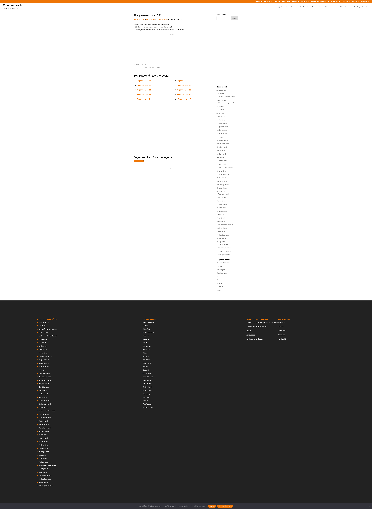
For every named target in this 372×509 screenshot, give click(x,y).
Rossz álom (221, 280)
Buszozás (220, 290)
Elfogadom (211, 506)
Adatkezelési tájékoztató (255, 339)
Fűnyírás (146, 356)
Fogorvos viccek (162, 19)
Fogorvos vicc (182, 81)
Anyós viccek (296, 1)
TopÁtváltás (282, 331)
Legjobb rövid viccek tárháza (11, 8)
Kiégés (145, 366)
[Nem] (370, 506)
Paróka (145, 400)
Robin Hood (147, 387)
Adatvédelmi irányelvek (225, 506)
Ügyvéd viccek (365, 1)
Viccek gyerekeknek (360, 7)
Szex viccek (221, 231)
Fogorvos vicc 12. (144, 94)
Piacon (219, 293)
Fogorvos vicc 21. (184, 90)
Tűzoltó (219, 266)
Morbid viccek (268, 1)
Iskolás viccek (221, 154)
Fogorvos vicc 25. (184, 85)
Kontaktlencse (148, 377)
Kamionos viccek (222, 161)
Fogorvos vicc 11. (184, 94)
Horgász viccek (335, 1)
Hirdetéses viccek (223, 144)
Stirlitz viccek (221, 221)
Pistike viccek (315, 1)
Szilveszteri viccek (224, 251)
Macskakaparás (222, 273)
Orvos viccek (150, 19)
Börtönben (146, 397)
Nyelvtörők (282, 322)
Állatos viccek (305, 1)
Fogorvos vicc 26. (144, 85)
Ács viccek (220, 93)
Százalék (281, 335)
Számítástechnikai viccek (225, 225)
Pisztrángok (221, 270)
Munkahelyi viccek (223, 185)
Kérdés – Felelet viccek (225, 167)
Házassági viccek (223, 140)
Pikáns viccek (221, 197)
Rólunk (249, 331)
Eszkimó (146, 370)
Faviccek (294, 7)
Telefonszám (147, 404)
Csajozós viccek (325, 1)
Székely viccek (258, 1)
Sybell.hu (263, 326)
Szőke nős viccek (345, 7)
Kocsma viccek (222, 171)
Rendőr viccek (286, 1)
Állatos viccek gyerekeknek (227, 103)
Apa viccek (319, 7)
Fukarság (146, 394)
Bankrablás (220, 287)
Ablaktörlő (146, 360)
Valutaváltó (282, 339)
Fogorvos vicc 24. (144, 90)
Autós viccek (355, 1)
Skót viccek (220, 214)
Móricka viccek (330, 7)
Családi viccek (222, 130)
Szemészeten (148, 407)
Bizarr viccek (221, 116)
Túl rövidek (147, 373)
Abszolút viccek (222, 90)
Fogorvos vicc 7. (184, 99)
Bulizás (219, 283)
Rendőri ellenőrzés (223, 263)
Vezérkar (220, 276)
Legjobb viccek (282, 7)
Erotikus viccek (222, 133)
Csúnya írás (147, 383)
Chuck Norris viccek (306, 7)
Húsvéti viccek (223, 244)
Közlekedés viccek (223, 174)
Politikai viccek (222, 204)
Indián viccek (221, 150)
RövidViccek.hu (13, 5)
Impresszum (251, 335)
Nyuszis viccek (346, 1)
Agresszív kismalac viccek (226, 97)
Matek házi (147, 363)
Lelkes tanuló (147, 390)
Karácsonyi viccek (224, 248)
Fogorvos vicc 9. (143, 99)
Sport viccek (221, 218)
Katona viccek (221, 164)
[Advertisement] (172, 48)
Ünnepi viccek (221, 242)
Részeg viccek (222, 211)
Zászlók (281, 326)
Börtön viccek (221, 120)
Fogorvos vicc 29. (144, 81)
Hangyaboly (147, 380)
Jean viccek (277, 1)
